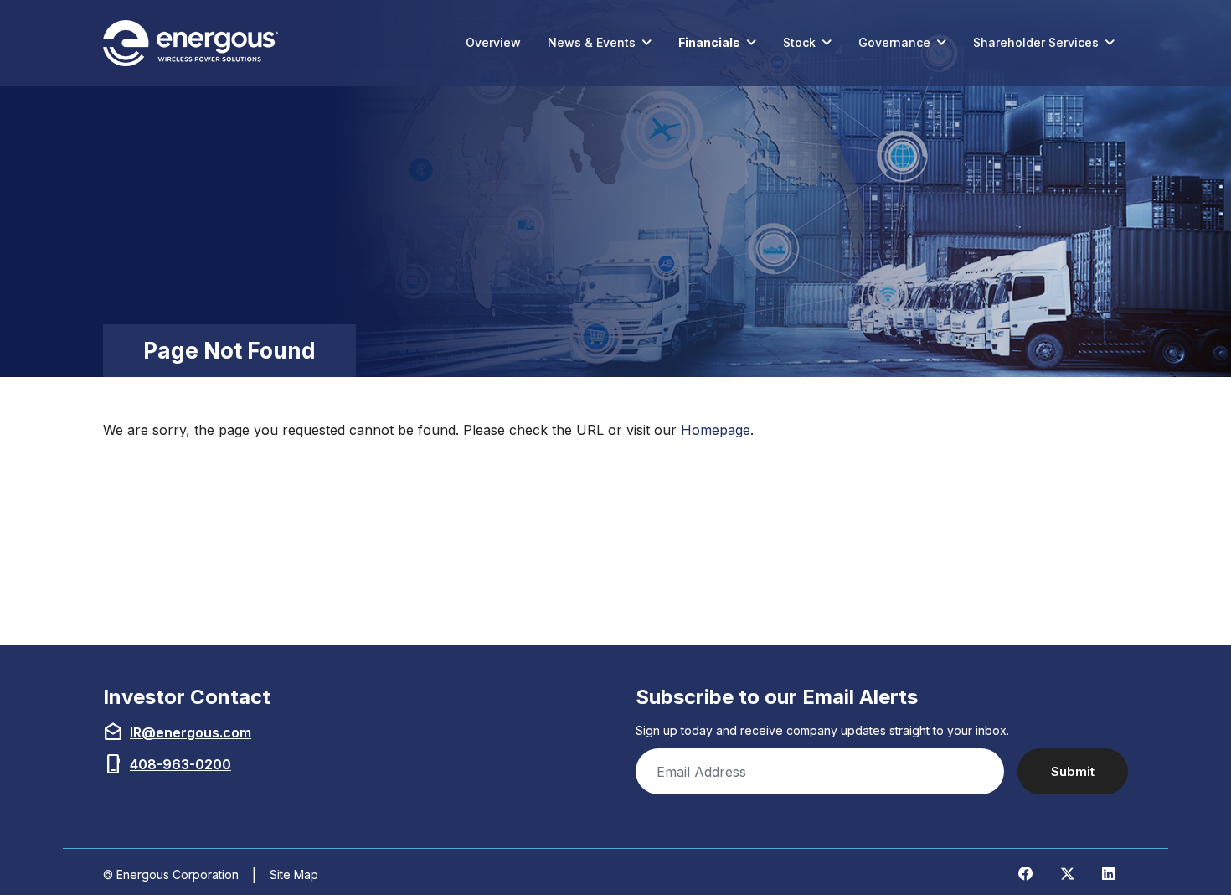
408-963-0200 (180, 764)
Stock (799, 42)
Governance (894, 42)
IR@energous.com (190, 732)
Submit (1073, 771)
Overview (493, 42)
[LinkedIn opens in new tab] (1108, 873)
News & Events (592, 42)
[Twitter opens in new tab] (1068, 873)
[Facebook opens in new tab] (1026, 873)
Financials (709, 42)
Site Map (294, 874)
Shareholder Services (1036, 42)
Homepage (715, 430)
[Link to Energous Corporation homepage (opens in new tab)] (194, 43)
